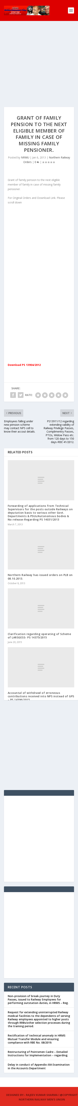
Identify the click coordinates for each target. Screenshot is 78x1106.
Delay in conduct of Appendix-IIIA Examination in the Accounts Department (39, 1066)
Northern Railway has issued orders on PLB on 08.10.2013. (40, 576)
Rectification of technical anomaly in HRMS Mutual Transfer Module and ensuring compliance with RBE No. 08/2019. (36, 1039)
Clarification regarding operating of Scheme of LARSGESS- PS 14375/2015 (39, 635)
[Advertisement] (39, 68)
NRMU (25, 157)
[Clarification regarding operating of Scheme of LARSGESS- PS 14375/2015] (41, 608)
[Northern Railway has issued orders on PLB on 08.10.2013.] (41, 549)
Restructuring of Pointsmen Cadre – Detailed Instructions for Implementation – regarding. (38, 1053)
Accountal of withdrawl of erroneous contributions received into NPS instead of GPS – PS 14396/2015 (41, 696)
